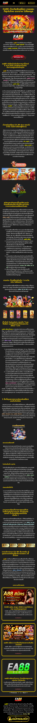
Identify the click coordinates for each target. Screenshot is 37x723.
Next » (25, 693)
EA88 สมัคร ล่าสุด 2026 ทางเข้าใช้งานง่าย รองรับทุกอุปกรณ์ (18, 608)
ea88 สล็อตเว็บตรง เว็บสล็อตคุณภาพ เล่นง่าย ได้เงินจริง (18, 679)
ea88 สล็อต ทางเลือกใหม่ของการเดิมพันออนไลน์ (18, 644)
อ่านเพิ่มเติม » (18, 618)
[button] (13, 2)
